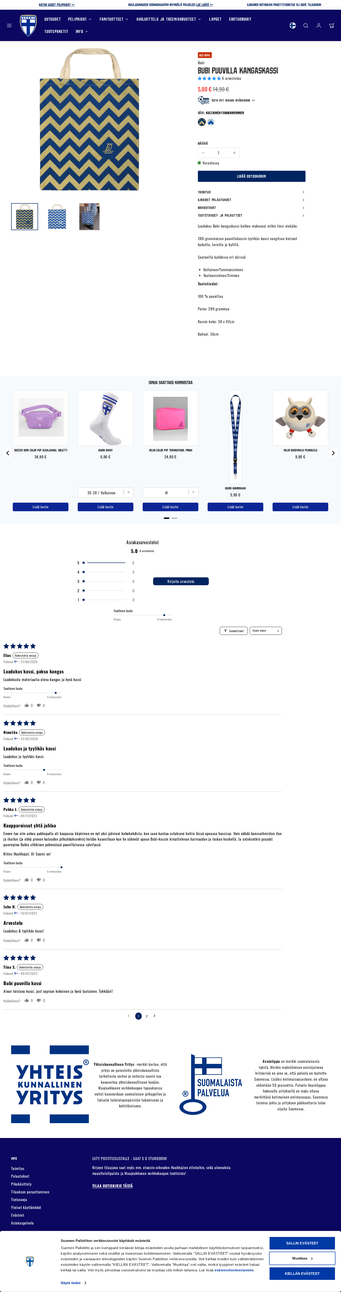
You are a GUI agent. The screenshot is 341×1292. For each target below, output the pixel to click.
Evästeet (17, 1215)
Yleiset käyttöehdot (26, 1207)
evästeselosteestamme (234, 1270)
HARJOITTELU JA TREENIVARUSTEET (166, 19)
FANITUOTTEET (112, 19)
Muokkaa (299, 1258)
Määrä (203, 143)
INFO (79, 31)
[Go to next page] (155, 1016)
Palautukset (20, 1176)
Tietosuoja (19, 1199)
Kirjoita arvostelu (180, 581)
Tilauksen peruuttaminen (30, 1192)
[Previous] (8, 453)
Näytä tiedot (70, 1283)
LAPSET (215, 19)
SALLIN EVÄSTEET (302, 1243)
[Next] (333, 453)
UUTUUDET (53, 19)
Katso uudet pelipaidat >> (56, 4)
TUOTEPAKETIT (56, 31)
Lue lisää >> (204, 4)
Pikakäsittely (21, 1184)
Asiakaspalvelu (22, 1223)
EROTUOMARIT (240, 19)
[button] (9, 25)
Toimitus (17, 1168)
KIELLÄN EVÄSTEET (302, 1274)
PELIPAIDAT (77, 19)
